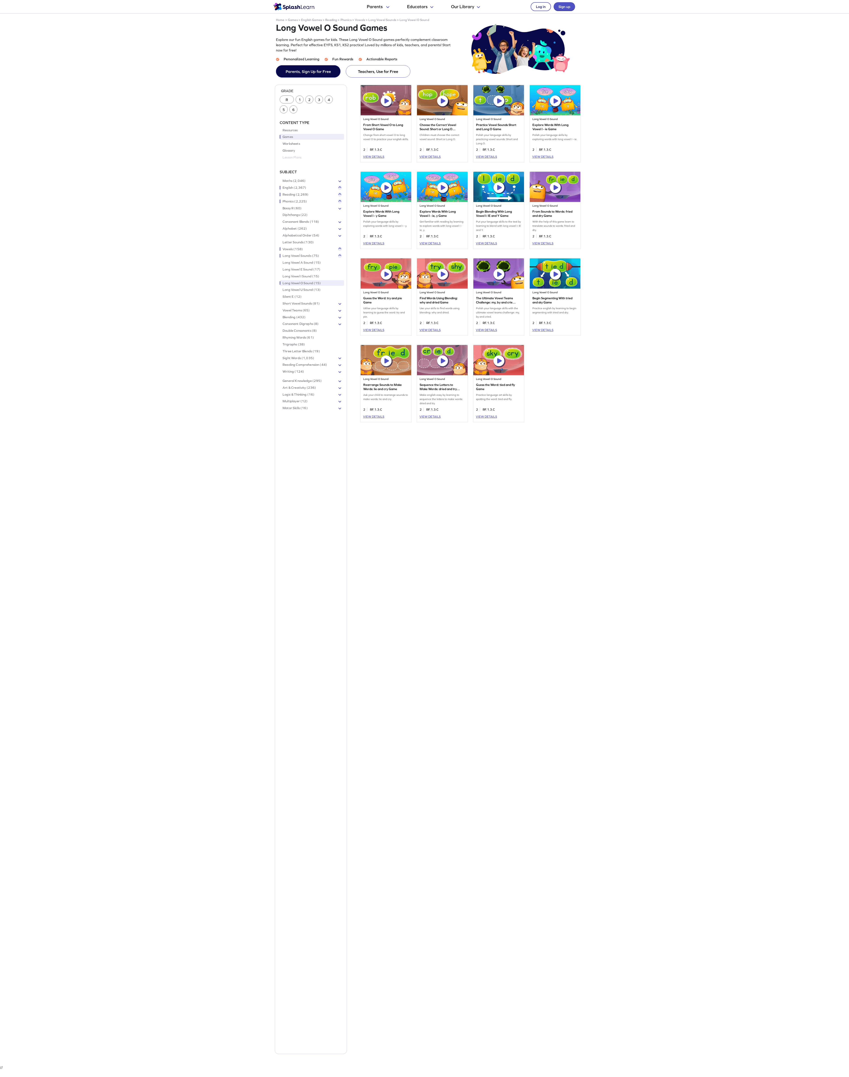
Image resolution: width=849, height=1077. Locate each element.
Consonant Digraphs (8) (301, 324)
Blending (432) (294, 317)
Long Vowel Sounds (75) (301, 255)
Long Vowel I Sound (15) (301, 276)
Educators (417, 6)
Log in (541, 7)
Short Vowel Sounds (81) (301, 303)
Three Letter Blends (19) (301, 351)
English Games (311, 20)
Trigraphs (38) (294, 344)
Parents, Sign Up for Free (308, 71)
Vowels (360, 20)
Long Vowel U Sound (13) (302, 290)
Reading (331, 20)
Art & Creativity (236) (299, 387)
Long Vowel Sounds (382, 20)
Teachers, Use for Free (378, 71)
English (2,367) (294, 187)
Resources (290, 130)
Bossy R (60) (292, 208)
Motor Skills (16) (295, 408)
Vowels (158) (293, 249)
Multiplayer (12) (295, 401)
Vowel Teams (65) (296, 310)
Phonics (346, 20)
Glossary (289, 150)
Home (280, 20)
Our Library (462, 6)
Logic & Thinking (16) (298, 394)
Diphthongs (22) (295, 215)
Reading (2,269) (295, 194)
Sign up (564, 7)
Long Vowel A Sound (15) (302, 262)
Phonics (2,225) (295, 201)
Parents (375, 6)
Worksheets (291, 143)
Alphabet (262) (295, 228)
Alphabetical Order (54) (301, 235)
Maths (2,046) (294, 181)
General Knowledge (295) (302, 381)
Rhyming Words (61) (298, 337)
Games (293, 20)
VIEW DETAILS (373, 156)
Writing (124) (293, 371)
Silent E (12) (292, 296)
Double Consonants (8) (300, 330)
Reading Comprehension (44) (305, 364)
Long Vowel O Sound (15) (302, 283)
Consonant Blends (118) (301, 221)
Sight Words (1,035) (298, 358)
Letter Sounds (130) (298, 242)
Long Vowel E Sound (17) (301, 269)
